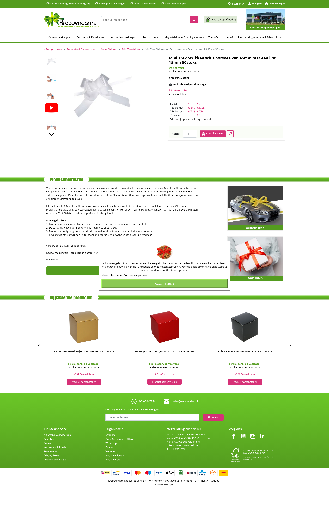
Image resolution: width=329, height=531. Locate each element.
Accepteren (164, 283)
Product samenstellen (83, 381)
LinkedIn (262, 433)
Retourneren (50, 451)
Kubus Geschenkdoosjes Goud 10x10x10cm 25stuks (84, 351)
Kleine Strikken (108, 49)
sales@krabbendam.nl (185, 401)
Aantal (176, 133)
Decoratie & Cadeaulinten (81, 49)
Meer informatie (111, 275)
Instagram (252, 433)
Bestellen (49, 438)
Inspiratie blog (113, 459)
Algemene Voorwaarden (57, 434)
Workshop (111, 443)
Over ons (110, 434)
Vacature (110, 451)
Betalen (48, 443)
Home (59, 49)
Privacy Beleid (52, 455)
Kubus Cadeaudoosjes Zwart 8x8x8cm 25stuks (245, 351)
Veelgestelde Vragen (55, 459)
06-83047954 (147, 401)
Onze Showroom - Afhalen (120, 438)
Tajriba (171, 484)
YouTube (243, 433)
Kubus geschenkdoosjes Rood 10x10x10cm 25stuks (164, 351)
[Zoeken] (194, 19)
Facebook (233, 433)
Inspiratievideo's (114, 455)
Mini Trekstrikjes (131, 49)
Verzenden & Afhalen (55, 447)
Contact (109, 447)
